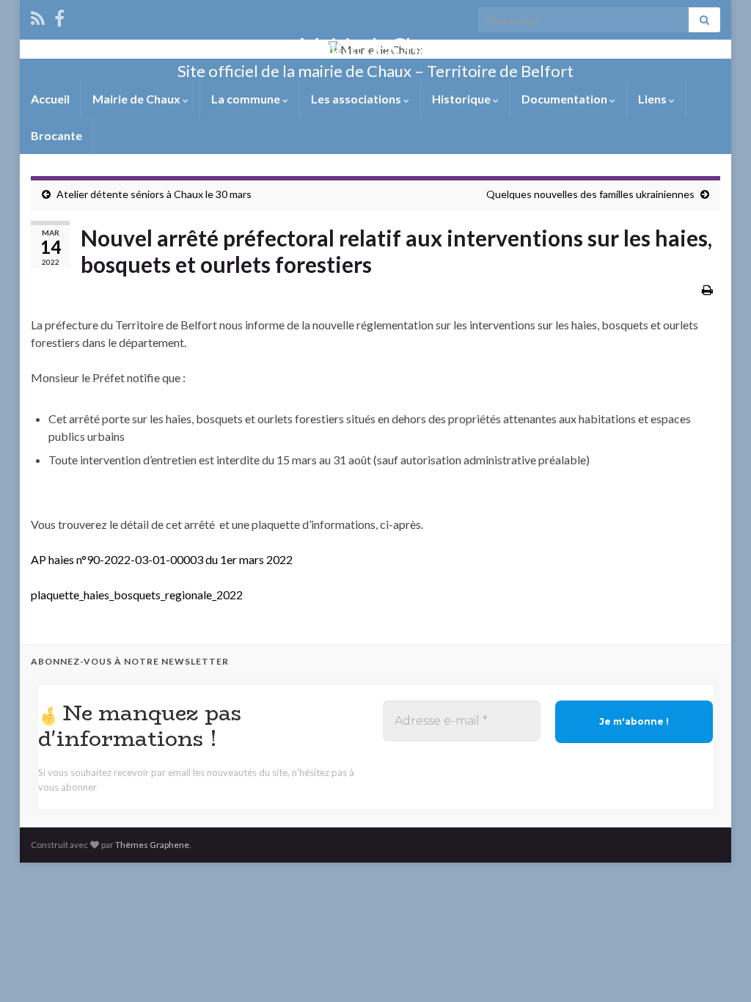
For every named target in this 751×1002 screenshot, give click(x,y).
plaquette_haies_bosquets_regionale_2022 (137, 594)
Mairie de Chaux (375, 46)
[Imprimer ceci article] (707, 289)
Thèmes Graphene (152, 844)
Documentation (565, 99)
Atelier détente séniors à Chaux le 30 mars (154, 194)
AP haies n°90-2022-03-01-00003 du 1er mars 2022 (162, 559)
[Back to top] (718, 969)
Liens (653, 99)
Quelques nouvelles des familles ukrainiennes (590, 194)
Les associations (357, 99)
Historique (462, 99)
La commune (246, 99)
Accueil (50, 99)
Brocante (56, 135)
